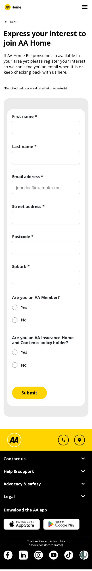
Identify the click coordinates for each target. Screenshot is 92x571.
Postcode (22, 236)
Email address (27, 176)
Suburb (21, 266)
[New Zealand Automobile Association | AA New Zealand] (13, 7)
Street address (28, 206)
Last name (24, 146)
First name (24, 116)
